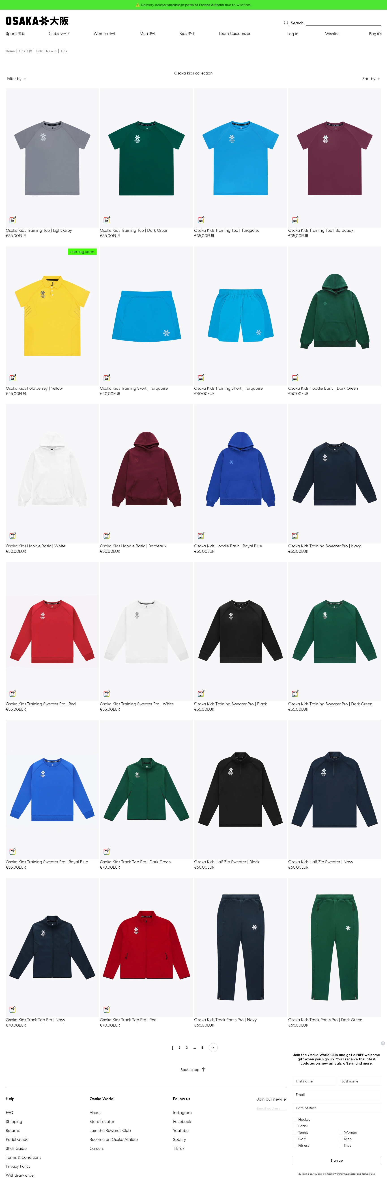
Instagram (182, 1112)
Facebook (182, 1121)
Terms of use (368, 1174)
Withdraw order (20, 1175)
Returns (12, 1130)
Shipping (14, 1121)
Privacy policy (349, 1174)
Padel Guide (17, 1139)
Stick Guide (16, 1148)
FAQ (9, 1112)
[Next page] (213, 1047)
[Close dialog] (383, 1043)
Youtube (181, 1130)
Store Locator (102, 1121)
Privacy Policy (18, 1166)
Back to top (190, 1069)
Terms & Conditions (23, 1157)
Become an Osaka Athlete (114, 1139)
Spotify (179, 1139)
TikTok (179, 1148)
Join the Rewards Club (110, 1130)
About (95, 1112)
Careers (96, 1148)
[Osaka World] (37, 21)
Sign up (337, 1160)
